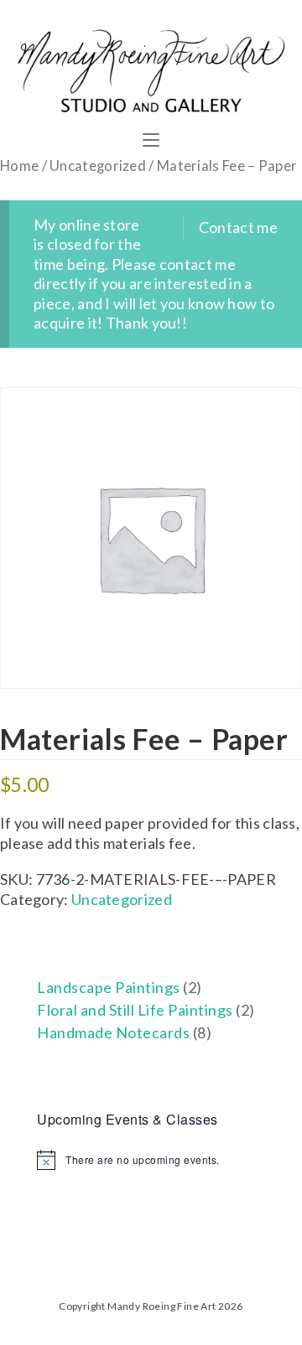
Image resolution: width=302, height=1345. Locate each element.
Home (19, 166)
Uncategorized (97, 166)
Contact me (238, 227)
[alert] (151, 1160)
